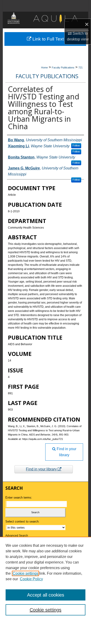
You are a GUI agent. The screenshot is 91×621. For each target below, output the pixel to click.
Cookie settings (25, 573)
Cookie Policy (31, 579)
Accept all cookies (45, 594)
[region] (45, 579)
